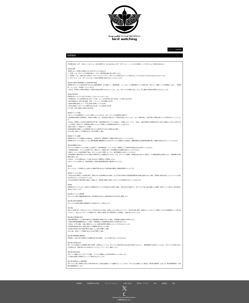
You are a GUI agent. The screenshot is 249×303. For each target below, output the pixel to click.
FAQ (155, 283)
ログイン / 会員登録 (175, 49)
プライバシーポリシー (111, 283)
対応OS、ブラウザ (142, 283)
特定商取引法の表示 (93, 283)
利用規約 (79, 283)
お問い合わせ (128, 283)
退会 (173, 283)
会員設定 (164, 283)
